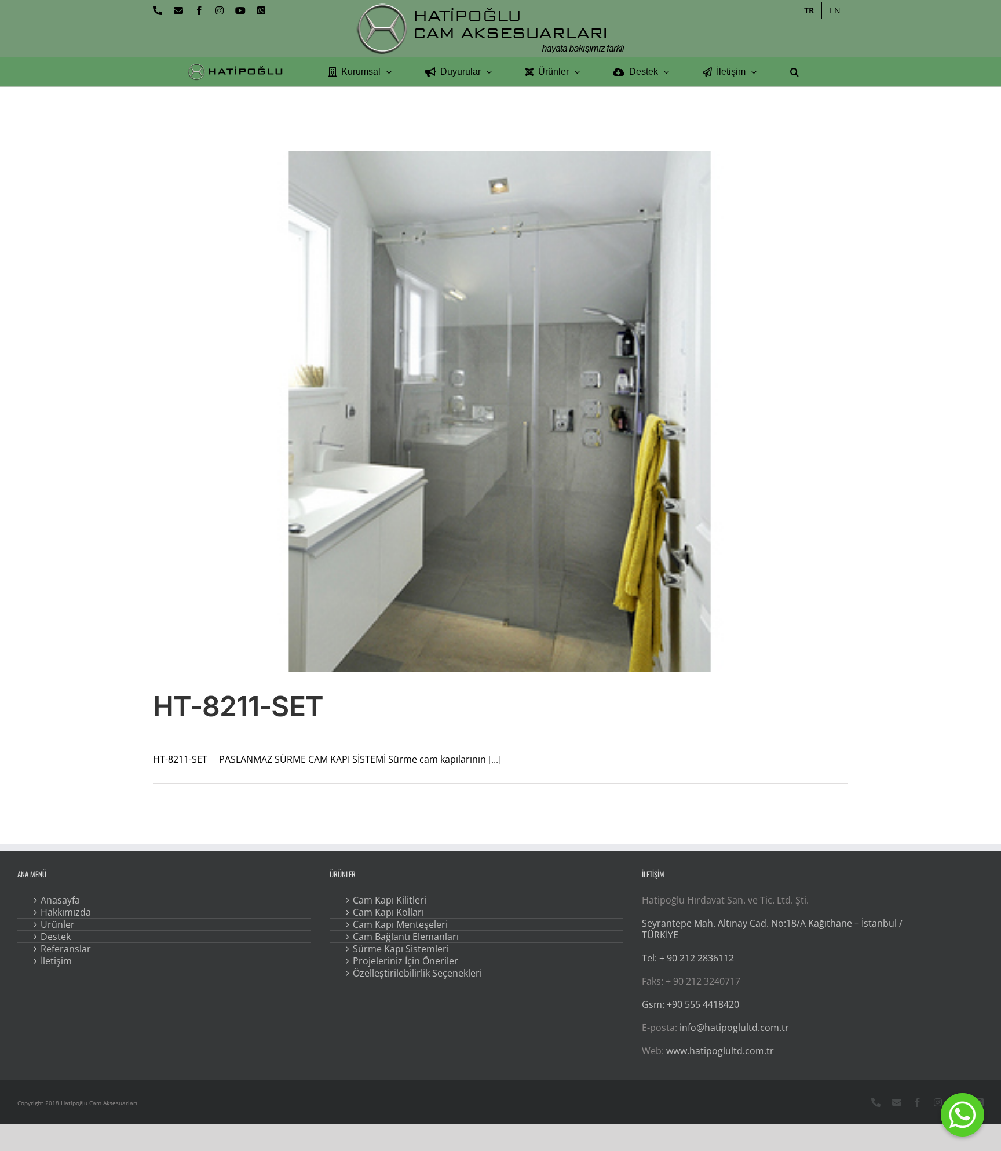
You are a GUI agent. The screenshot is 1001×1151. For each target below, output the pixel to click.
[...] (494, 759)
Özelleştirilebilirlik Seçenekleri (417, 973)
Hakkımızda (66, 912)
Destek (56, 936)
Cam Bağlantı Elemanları (406, 936)
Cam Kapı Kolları (388, 912)
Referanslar (66, 949)
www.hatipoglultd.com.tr (720, 1050)
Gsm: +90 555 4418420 (690, 1004)
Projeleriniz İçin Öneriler (405, 961)
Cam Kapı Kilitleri (389, 900)
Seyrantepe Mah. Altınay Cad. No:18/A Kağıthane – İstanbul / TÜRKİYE (772, 929)
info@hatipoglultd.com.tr (734, 1027)
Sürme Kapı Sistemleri (401, 949)
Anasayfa (60, 900)
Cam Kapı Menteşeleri (400, 924)
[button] (794, 71)
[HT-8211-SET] (500, 411)
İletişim (56, 961)
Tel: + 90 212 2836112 (688, 958)
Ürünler (58, 924)
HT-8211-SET (238, 706)
